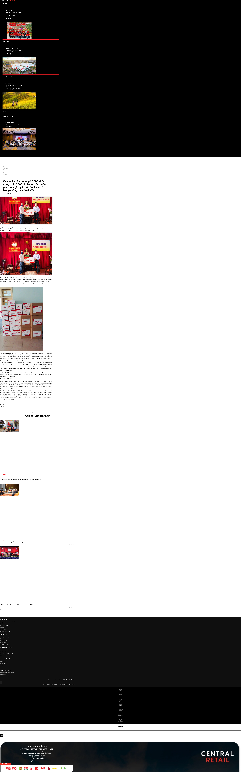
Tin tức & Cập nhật (5, 659)
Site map (57, 680)
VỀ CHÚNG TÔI (8, 10)
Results (1, 735)
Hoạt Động (3, 635)
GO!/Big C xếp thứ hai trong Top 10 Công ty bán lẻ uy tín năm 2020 (17, 605)
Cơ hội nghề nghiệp (10, 122)
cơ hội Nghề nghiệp (5, 670)
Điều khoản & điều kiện (69, 680)
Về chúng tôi (4, 620)
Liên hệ (51, 680)
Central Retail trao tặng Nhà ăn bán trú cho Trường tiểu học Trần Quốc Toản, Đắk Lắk (21, 479)
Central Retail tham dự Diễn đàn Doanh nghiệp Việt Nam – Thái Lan (17, 542)
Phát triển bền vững (10, 83)
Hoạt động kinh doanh (12, 48)
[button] (1, 682)
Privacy (61, 680)
